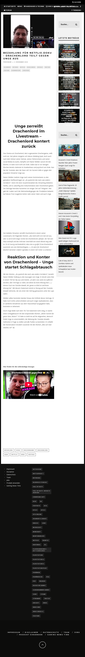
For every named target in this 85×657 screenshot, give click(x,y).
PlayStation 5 (38, 563)
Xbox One (36, 607)
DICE (34, 501)
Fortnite (36, 505)
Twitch (47, 598)
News (19, 6)
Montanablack (38, 536)
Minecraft (37, 531)
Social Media (31, 67)
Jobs (8, 480)
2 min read (26, 70)
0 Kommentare (15, 70)
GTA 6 (43, 510)
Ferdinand (7, 62)
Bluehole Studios (40, 482)
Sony (35, 594)
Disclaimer (10, 472)
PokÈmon (36, 572)
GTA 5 (35, 510)
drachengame (29, 450)
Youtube (36, 616)
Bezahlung (8, 450)
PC (45, 544)
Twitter (47, 67)
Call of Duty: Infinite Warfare (41, 491)
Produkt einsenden (13, 483)
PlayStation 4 (38, 559)
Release (42, 581)
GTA (45, 505)
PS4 (47, 576)
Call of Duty (38, 486)
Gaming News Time (14, 486)
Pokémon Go (37, 576)
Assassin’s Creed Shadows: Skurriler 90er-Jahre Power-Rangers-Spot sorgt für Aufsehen (69, 49)
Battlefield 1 (38, 473)
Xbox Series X (38, 611)
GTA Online (37, 514)
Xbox (45, 603)
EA (41, 501)
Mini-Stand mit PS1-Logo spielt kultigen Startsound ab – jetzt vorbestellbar (69, 98)
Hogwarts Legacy (39, 518)
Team (9, 477)
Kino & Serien (53, 6)
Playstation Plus (40, 568)
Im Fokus (15, 67)
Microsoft (37, 527)
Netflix (22, 67)
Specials (40, 67)
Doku (18, 450)
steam (43, 594)
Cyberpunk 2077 (38, 497)
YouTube (6, 70)
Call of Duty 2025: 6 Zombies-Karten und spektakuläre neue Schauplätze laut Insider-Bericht (69, 114)
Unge (23, 454)
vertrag (31, 454)
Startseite (10, 6)
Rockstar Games (39, 585)
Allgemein (7, 67)
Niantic (46, 540)
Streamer (36, 598)
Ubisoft (36, 603)
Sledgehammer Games (41, 590)
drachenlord (43, 450)
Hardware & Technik (34, 6)
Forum (8, 10)
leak (44, 523)
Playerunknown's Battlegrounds (39, 549)
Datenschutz (11, 474)
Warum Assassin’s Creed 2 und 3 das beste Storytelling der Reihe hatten (69, 82)
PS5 (34, 581)
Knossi (35, 523)
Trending (76, 10)
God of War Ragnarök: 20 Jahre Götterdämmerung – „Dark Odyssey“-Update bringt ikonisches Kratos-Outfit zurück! (71, 66)
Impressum (11, 469)
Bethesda (36, 478)
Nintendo (36, 544)
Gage (6, 454)
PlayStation (38, 555)
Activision (37, 469)
